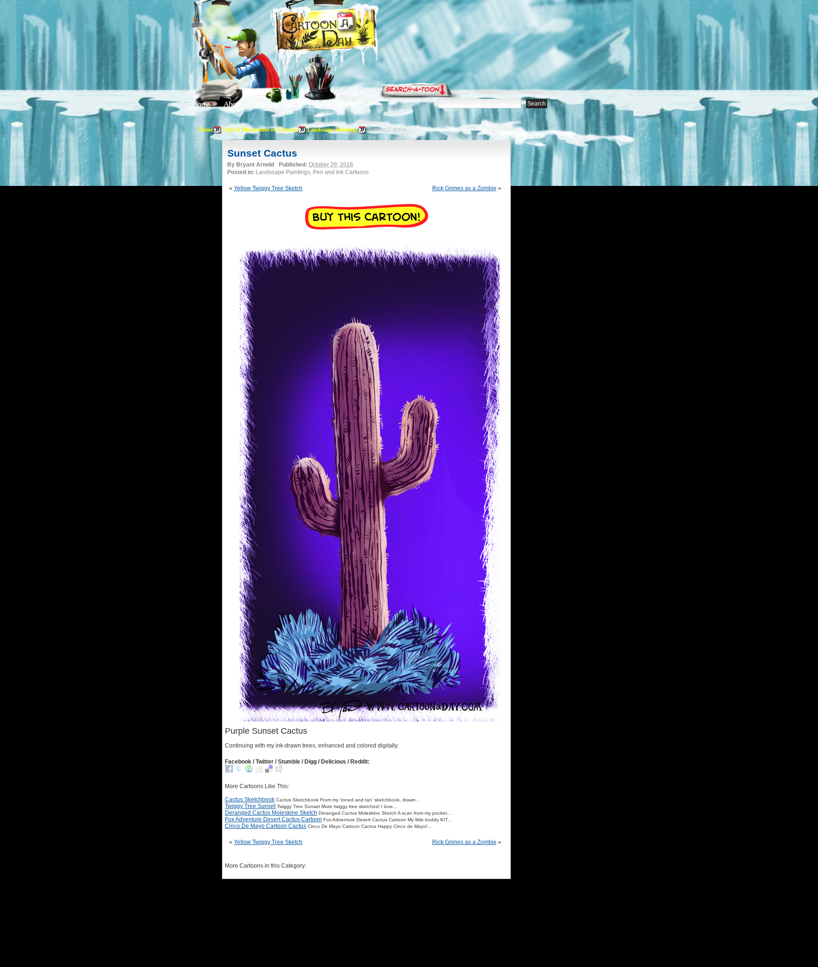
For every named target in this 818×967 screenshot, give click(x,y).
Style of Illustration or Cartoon (260, 129)
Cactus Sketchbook (250, 799)
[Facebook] (229, 770)
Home (201, 104)
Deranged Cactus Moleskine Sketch (271, 812)
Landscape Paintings (332, 129)
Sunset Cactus (262, 153)
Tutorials (309, 104)
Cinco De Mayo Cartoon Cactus (265, 826)
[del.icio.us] (269, 770)
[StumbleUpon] (249, 770)
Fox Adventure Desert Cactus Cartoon (273, 819)
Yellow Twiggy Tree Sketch (268, 188)
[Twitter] (239, 770)
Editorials (269, 104)
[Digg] (259, 770)
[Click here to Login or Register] (566, 87)
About (232, 104)
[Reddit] (279, 770)
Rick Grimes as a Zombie (464, 188)
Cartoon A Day (349, 31)
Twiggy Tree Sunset (250, 806)
